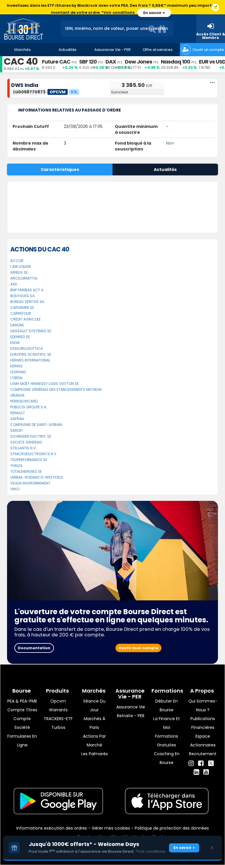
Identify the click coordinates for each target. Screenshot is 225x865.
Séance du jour (94, 705)
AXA (13, 284)
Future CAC (56, 61)
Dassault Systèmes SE (30, 330)
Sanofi (16, 430)
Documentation (34, 647)
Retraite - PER (130, 716)
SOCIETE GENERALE (26, 442)
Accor (16, 260)
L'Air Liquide (20, 266)
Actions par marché (94, 740)
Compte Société (22, 723)
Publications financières (202, 723)
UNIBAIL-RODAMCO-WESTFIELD (36, 477)
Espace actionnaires (203, 740)
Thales (16, 465)
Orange (17, 395)
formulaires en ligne (22, 740)
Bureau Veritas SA (27, 301)
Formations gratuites (166, 740)
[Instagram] (191, 763)
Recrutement (203, 754)
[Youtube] (206, 772)
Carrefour (20, 313)
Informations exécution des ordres (51, 828)
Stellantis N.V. (23, 448)
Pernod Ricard (24, 401)
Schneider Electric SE (30, 436)
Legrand (18, 371)
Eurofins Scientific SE (30, 354)
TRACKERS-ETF (58, 719)
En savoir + (154, 13)
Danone (17, 325)
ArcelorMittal (24, 278)
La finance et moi (166, 723)
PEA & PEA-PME (22, 701)
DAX (110, 61)
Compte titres (22, 710)
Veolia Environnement (30, 483)
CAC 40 (21, 61)
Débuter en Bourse (166, 705)
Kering (16, 366)
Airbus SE (19, 272)
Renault (17, 412)
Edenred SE (20, 336)
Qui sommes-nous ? (202, 705)
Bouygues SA (22, 295)
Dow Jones (138, 61)
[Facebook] (201, 763)
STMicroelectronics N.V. (33, 453)
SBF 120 (88, 61)
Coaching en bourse (167, 758)
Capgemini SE (22, 307)
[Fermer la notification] (215, 7)
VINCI (15, 489)
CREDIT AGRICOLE (25, 319)
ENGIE (15, 342)
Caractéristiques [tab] (60, 169)
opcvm (58, 701)
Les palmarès (94, 754)
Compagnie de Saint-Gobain (36, 424)
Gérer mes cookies (111, 828)
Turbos (58, 727)
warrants (58, 710)
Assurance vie (130, 707)
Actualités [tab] (165, 169)
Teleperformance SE (28, 459)
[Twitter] (211, 762)
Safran (17, 418)
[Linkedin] (196, 772)
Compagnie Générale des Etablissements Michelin (56, 389)
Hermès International (30, 360)
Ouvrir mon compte (138, 647)
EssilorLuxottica (26, 348)
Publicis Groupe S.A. (28, 407)
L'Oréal (16, 377)
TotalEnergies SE (26, 471)
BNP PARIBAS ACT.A (26, 289)
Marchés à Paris (94, 723)
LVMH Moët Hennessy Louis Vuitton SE (44, 383)
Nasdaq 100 (175, 61)
